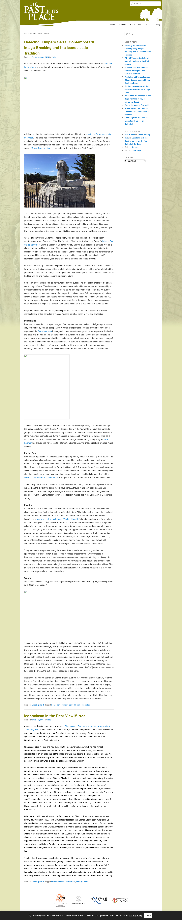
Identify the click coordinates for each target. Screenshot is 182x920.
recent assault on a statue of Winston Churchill (57, 518)
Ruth (127, 137)
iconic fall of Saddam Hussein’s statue (41, 477)
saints (87, 705)
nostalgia (79, 881)
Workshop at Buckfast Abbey (137, 76)
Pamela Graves (45, 331)
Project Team (135, 24)
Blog (158, 24)
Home (112, 24)
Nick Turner (130, 134)
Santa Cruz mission (41, 147)
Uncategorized (38, 705)
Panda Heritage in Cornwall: (137, 105)
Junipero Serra (67, 705)
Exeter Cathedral (58, 881)
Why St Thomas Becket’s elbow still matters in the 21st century (137, 61)
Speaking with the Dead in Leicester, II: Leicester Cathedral (136, 120)
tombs (86, 881)
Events (149, 24)
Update (135, 147)
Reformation (79, 705)
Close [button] (148, 915)
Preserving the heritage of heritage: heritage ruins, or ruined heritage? (138, 98)
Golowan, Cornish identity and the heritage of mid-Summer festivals (136, 70)
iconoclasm (56, 705)
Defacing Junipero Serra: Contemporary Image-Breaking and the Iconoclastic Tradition (59, 47)
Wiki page (137, 150)
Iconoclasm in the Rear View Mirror (54, 715)
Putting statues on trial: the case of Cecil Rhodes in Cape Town (137, 89)
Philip (53, 57)
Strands (122, 24)
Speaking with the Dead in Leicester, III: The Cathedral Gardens (137, 111)
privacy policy (135, 915)
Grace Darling (144, 134)
